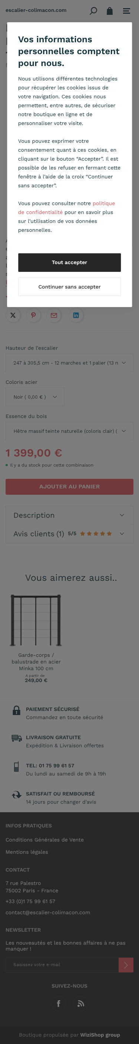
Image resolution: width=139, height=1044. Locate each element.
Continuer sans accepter (69, 287)
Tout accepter (69, 263)
